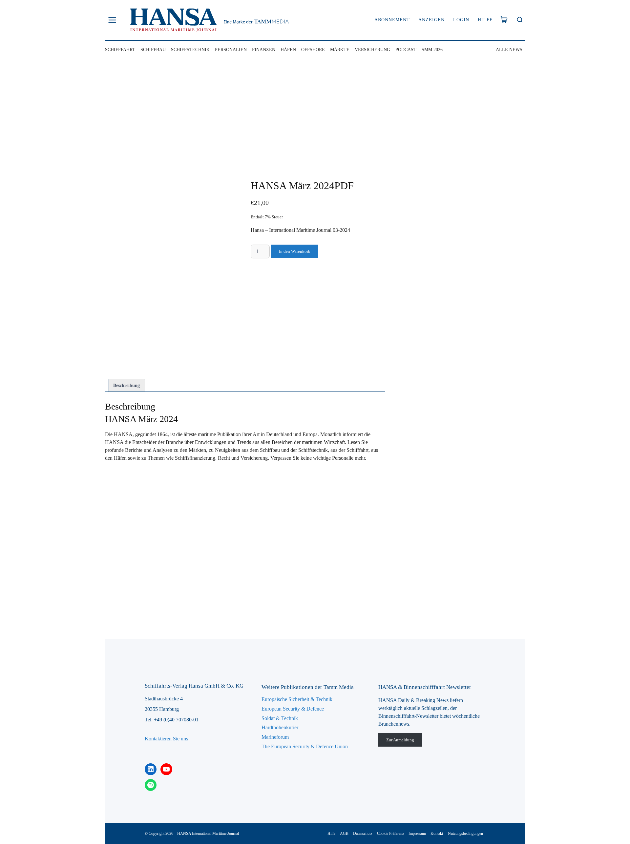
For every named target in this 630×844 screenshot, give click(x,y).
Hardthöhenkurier (280, 727)
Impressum (417, 833)
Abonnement (392, 19)
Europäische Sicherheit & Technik (297, 699)
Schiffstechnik (190, 49)
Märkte (339, 49)
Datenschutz (362, 833)
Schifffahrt (120, 49)
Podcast (405, 49)
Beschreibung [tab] (126, 385)
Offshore (313, 49)
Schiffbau (153, 49)
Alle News (509, 49)
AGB (344, 833)
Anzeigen (431, 19)
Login (461, 19)
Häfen (288, 49)
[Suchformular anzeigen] (519, 20)
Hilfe (485, 19)
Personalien (231, 49)
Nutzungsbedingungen (465, 833)
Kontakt (436, 833)
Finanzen (263, 49)
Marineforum (275, 737)
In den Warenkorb (294, 251)
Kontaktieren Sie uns (166, 738)
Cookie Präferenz (390, 833)
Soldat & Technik (280, 718)
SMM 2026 (432, 49)
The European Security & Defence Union (305, 746)
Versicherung (372, 49)
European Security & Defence (293, 709)
